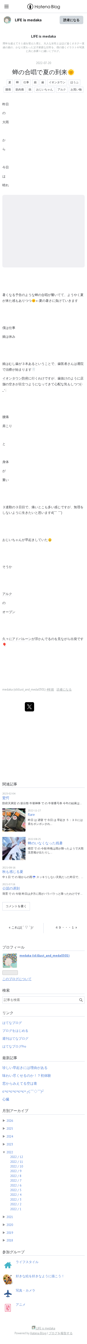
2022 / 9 (15, 1171)
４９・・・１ (66, 927)
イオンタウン (57, 82)
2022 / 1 (15, 1209)
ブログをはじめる (15, 1031)
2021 (9, 1217)
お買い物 (76, 89)
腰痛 (8, 89)
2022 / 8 (15, 1176)
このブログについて (17, 979)
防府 (25, 378)
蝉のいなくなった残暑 (45, 843)
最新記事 (9, 1057)
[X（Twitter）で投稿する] (29, 706)
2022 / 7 (15, 1180)
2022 (9, 1152)
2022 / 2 (15, 1204)
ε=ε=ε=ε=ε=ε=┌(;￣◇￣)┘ (23, 1091)
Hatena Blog (38, 1333)
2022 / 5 (15, 1190)
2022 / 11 (16, 1162)
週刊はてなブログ (15, 1038)
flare (31, 814)
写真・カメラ (25, 1290)
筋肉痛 (20, 89)
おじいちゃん (44, 89)
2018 (9, 1240)
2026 (9, 1121)
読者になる (71, 20)
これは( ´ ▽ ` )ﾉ (21, 927)
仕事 (26, 82)
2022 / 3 (15, 1199)
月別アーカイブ (15, 1110)
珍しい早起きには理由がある (25, 1067)
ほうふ (74, 82)
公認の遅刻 (11, 888)
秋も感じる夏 (12, 871)
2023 (9, 1144)
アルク (62, 89)
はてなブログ (12, 1023)
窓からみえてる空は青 (19, 1083)
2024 (9, 1136)
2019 (9, 1233)
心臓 (5, 1099)
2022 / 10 (16, 1166)
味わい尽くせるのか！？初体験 (26, 1075)
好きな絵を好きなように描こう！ (40, 1276)
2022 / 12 (16, 1157)
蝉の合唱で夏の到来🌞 (43, 72)
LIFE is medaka (28, 20)
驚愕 (5, 798)
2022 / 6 (15, 1185)
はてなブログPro (14, 1046)
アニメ (21, 1304)
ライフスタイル (27, 1262)
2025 (9, 1128)
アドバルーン (22, 639)
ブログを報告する (60, 1333)
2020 (9, 1225)
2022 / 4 (15, 1195)
